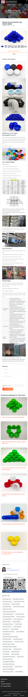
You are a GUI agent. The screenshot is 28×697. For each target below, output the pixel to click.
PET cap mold (6, 604)
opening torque (15, 654)
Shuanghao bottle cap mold (9, 646)
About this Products (14, 51)
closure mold (20, 656)
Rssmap (22, 695)
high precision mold (7, 666)
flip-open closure (7, 626)
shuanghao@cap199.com (13, 570)
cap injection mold (7, 601)
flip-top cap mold (7, 639)
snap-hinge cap (7, 599)
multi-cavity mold (7, 649)
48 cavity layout (20, 616)
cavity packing (14, 629)
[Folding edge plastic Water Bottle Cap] (14, 513)
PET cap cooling (19, 614)
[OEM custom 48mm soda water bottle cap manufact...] (14, 457)
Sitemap (15, 695)
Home (9, 12)
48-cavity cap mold (7, 659)
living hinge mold (7, 619)
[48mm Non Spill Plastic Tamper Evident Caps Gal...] (14, 430)
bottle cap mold (15, 651)
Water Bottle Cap (22, 12)
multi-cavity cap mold (8, 671)
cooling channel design (8, 616)
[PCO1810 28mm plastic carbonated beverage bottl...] (14, 541)
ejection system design (8, 644)
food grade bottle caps (8, 664)
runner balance (20, 631)
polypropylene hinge (8, 624)
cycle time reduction (8, 614)
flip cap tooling (6, 621)
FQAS (14, 54)
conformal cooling (18, 641)
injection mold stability (8, 669)
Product (15, 12)
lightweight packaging (8, 661)
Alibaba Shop (7, 695)
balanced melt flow (7, 641)
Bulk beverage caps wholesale (10, 636)
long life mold (18, 666)
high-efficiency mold (19, 601)
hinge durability (16, 621)
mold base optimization (8, 631)
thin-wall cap (6, 651)
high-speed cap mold (18, 599)
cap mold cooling (7, 606)
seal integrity (6, 654)
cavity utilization (17, 626)
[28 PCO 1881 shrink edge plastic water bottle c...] (14, 483)
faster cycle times (7, 609)
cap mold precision (18, 639)
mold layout (6, 629)
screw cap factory (18, 619)
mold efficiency (6, 634)
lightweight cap (17, 649)
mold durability (18, 671)
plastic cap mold (16, 604)
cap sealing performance (9, 656)
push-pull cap (18, 624)
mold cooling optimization (9, 611)
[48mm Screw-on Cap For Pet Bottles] (14, 406)
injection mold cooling (18, 606)
